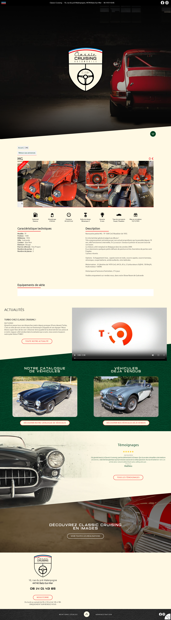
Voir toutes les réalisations (85, 536)
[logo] (43, 566)
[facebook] (162, 4)
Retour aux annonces (27, 153)
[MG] (51, 184)
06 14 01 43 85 (43, 589)
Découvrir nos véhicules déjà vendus (126, 423)
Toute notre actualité (37, 339)
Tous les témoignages (128, 477)
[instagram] (167, 4)
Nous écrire (43, 597)
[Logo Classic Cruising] (85, 69)
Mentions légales (68, 614)
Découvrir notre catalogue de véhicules (45, 423)
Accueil (20, 148)
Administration (104, 614)
